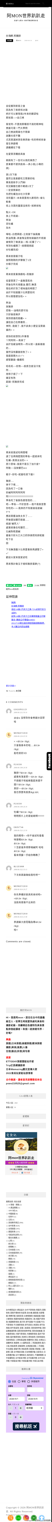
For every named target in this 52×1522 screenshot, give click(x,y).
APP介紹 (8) (12, 1211)
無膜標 (16, 1343)
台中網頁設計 (11, 1310)
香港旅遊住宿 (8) (14, 1292)
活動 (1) (11, 1265)
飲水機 (29, 1313)
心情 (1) (11, 1241)
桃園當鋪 (36, 1316)
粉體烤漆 (30, 1340)
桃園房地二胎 (30, 1319)
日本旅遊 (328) (14, 1250)
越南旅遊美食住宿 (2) (16, 1280)
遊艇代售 (17, 1349)
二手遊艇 (40, 1346)
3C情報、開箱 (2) (15, 1205)
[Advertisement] (26, 73)
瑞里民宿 (19, 1316)
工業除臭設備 (20, 1340)
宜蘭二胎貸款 (25, 1328)
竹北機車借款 (19, 1325)
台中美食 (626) (14, 1226)
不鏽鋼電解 (39, 1355)
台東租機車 (28, 1316)
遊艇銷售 (21, 1346)
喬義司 (38, 1310)
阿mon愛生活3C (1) (15, 1286)
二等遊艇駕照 (36, 1343)
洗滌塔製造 (10, 1340)
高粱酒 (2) (12, 1295)
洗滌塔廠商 (40, 1337)
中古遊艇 (9, 1349)
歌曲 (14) (11, 1259)
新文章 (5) (12, 1244)
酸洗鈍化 (30, 1355)
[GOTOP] (41, 1518)
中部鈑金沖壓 (15, 1361)
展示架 (22, 1322)
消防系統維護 (37, 1331)
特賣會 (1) (12, 1271)
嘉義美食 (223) (14, 1232)
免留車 (23, 1313)
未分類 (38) (12, 1256)
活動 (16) (11, 1268)
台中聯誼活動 (19, 1352)
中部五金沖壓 (38, 1361)
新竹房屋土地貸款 (32, 1325)
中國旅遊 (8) (13, 1214)
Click (49, 761)
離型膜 (35, 1313)
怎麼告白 (39, 1352)
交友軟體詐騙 (30, 1352)
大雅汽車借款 (20, 1334)
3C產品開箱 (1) (14, 1208)
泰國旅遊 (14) (13, 1262)
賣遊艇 (37, 1349)
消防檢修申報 (36, 1328)
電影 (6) (11, 1289)
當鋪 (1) (11, 1274)
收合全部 (17, 1202)
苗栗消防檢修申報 (24, 1331)
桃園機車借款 (14, 1322)
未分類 (9, 40)
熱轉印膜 (12, 1316)
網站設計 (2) (13, 1277)
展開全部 (9, 1202)
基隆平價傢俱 (15, 1313)
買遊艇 (31, 1349)
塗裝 (36, 1340)
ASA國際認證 (25, 1343)
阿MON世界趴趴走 (26, 15)
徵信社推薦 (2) (13, 1238)
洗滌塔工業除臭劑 (28, 1337)
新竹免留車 (14, 1328)
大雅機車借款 (32, 1334)
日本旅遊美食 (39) (15, 1253)
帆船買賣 (13, 1346)
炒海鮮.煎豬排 (17, 606)
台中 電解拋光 (20, 1355)
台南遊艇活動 (31, 1346)
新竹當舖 (29, 1322)
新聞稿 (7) (12, 1247)
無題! (13, 602)
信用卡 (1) (12, 1217)
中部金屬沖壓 (26, 1361)
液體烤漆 (9, 1343)
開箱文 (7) (12, 1283)
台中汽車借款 (30, 1310)
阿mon (18, 40)
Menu (11, 4)
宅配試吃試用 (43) (15, 1235)
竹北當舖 (36, 1322)
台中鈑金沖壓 (20, 1358)
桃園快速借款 (19, 1319)
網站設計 (20, 1310)
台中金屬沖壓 (32, 1358)
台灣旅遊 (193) (14, 1229)
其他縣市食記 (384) (15, 1223)
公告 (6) (11, 1220)
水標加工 (42, 1340)
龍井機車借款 (15, 1337)
